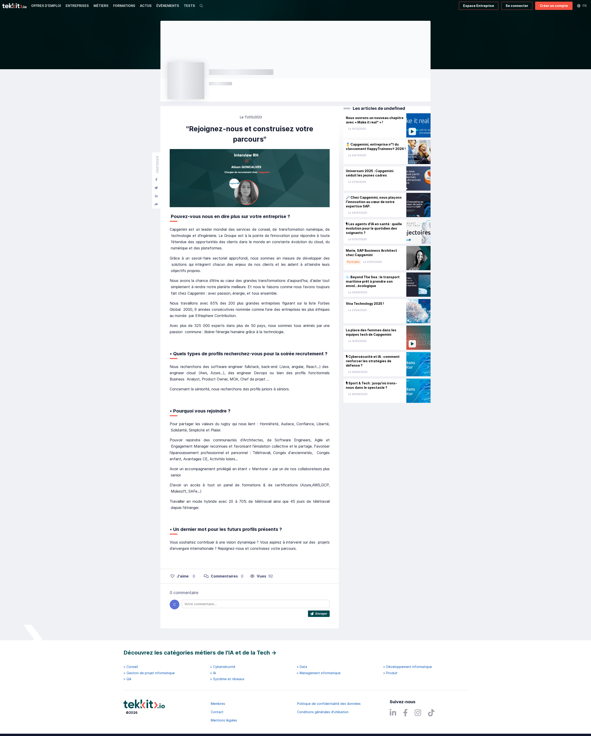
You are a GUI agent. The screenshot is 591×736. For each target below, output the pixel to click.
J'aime (183, 576)
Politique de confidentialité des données (329, 704)
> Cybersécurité (222, 667)
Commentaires (224, 576)
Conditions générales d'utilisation (323, 712)
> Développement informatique (407, 667)
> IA (213, 673)
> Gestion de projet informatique (149, 673)
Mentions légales (224, 720)
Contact (217, 712)
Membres (218, 704)
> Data (302, 667)
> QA (127, 679)
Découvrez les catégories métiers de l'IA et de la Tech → (200, 652)
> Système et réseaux (227, 679)
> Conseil (131, 667)
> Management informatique (319, 673)
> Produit (390, 673)
